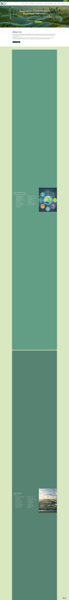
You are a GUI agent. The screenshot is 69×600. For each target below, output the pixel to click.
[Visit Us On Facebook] (63, 598)
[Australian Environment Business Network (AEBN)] (4, 3)
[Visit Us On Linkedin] (65, 598)
